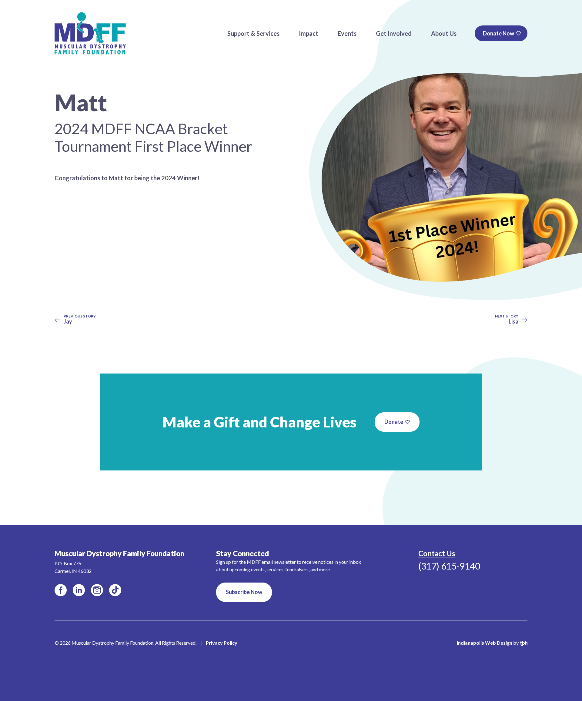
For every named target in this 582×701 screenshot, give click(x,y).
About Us (444, 33)
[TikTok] (115, 590)
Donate (393, 421)
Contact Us (436, 553)
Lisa (506, 319)
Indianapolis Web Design (484, 643)
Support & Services (253, 33)
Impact (308, 33)
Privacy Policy (221, 643)
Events (347, 33)
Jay (80, 319)
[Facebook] (61, 590)
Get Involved (394, 33)
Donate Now (498, 33)
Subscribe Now (244, 592)
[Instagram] (97, 590)
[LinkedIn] (79, 590)
